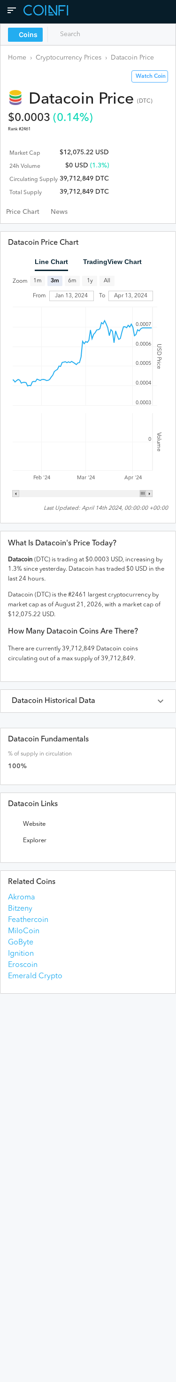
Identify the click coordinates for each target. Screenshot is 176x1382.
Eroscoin (23, 965)
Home (17, 57)
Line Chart (51, 261)
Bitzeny (20, 909)
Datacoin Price (132, 57)
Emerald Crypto (35, 976)
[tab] (22, 212)
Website (34, 824)
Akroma (21, 897)
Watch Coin (151, 76)
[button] (88, 701)
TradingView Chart (112, 261)
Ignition (21, 954)
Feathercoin (28, 920)
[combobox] (92, 34)
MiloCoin (23, 931)
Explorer (34, 841)
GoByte (20, 942)
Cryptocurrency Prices (68, 57)
